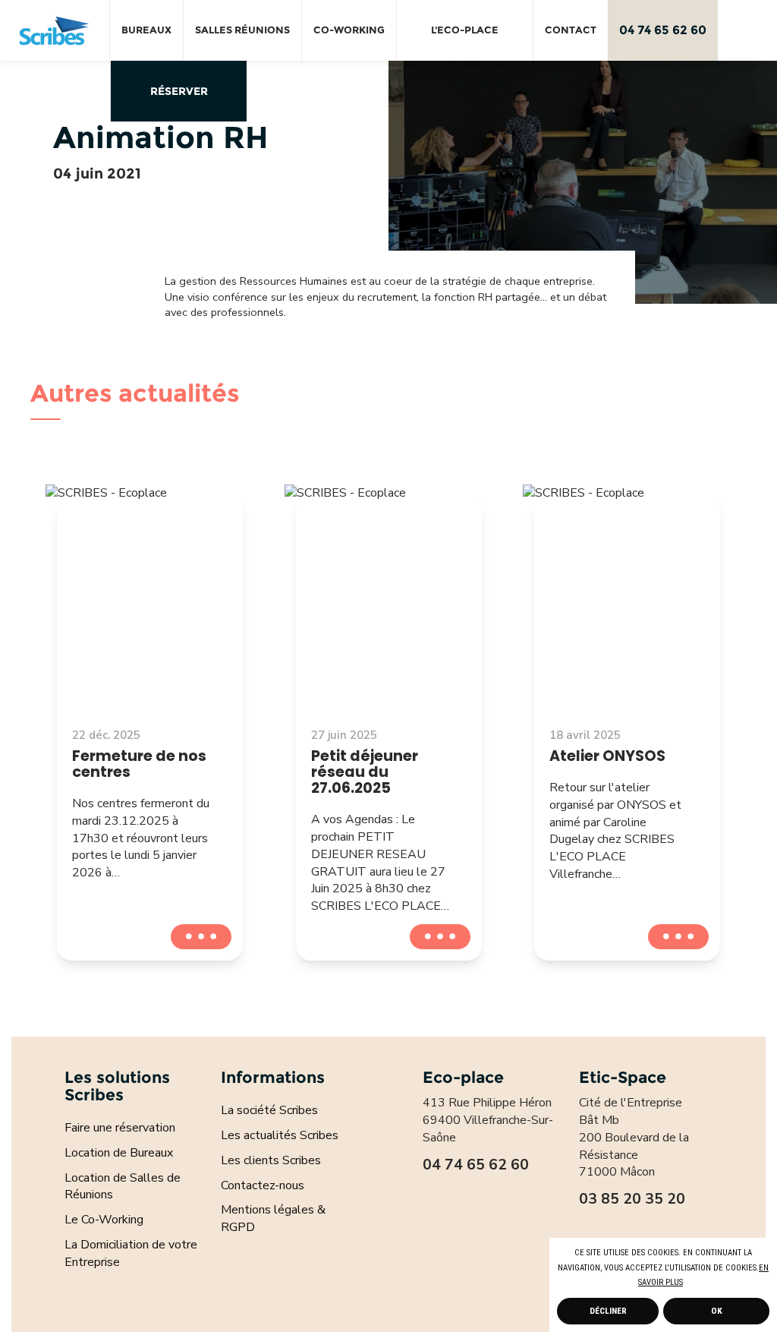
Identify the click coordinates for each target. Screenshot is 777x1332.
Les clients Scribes (271, 1160)
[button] (686, 1283)
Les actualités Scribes (279, 1135)
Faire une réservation (119, 1127)
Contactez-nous (262, 1185)
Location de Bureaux (118, 1152)
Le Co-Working (103, 1219)
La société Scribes (269, 1110)
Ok (716, 1310)
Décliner (608, 1310)
